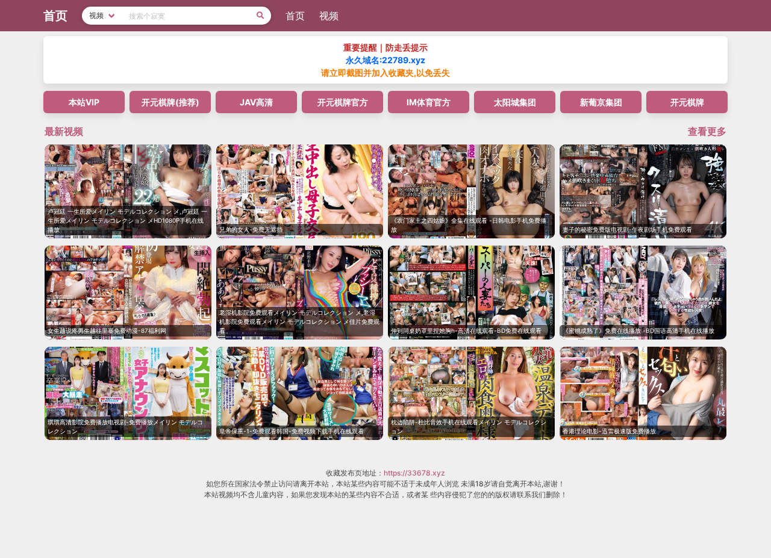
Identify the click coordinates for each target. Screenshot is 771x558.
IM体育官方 (429, 102)
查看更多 (707, 131)
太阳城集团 (515, 102)
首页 (295, 16)
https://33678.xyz (414, 472)
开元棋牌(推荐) (170, 102)
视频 (329, 16)
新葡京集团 (601, 102)
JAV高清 (256, 102)
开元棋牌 (687, 102)
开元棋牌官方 (342, 102)
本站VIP (84, 102)
